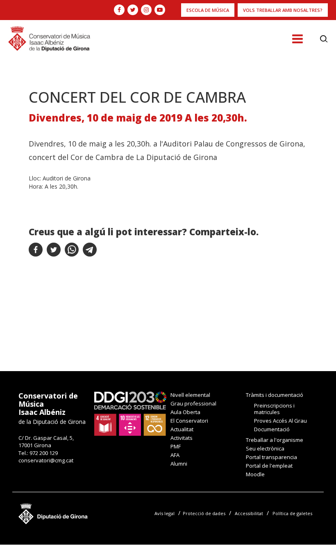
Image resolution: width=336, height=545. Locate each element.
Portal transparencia (271, 457)
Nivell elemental (190, 395)
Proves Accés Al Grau (280, 420)
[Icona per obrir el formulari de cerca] (324, 39)
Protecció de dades (204, 513)
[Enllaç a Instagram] (146, 10)
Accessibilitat (249, 513)
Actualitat (181, 429)
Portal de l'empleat (269, 465)
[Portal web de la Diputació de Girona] (53, 512)
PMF (175, 446)
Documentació (272, 429)
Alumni (178, 463)
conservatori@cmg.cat (45, 460)
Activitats (181, 437)
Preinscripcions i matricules (274, 409)
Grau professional (193, 403)
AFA (174, 455)
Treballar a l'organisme (274, 440)
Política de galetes (292, 513)
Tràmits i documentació (274, 395)
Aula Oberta (185, 412)
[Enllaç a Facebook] (119, 10)
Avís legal (164, 513)
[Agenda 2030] (130, 413)
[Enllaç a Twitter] (132, 10)
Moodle (255, 474)
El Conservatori (189, 420)
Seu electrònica (265, 448)
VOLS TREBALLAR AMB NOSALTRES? (282, 10)
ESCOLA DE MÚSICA (207, 10)
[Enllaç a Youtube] (159, 10)
